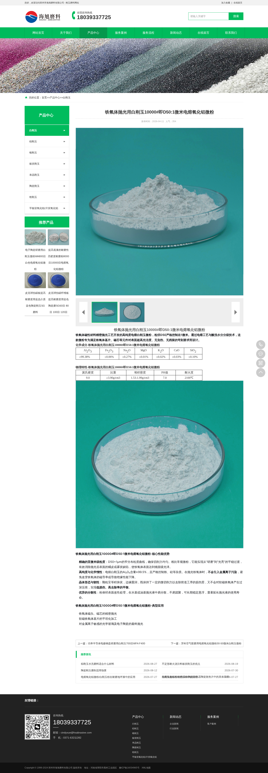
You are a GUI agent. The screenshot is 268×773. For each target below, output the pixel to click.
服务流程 (148, 32)
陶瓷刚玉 (34, 185)
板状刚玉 (34, 163)
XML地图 (146, 767)
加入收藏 (225, 2)
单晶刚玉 (34, 174)
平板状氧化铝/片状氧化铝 (43, 208)
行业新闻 (174, 728)
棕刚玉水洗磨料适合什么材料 (97, 663)
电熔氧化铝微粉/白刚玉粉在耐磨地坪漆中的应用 (108, 676)
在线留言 (238, 2)
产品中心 (93, 32)
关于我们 (66, 32)
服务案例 (121, 32)
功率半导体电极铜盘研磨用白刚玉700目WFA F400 (116, 643)
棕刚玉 (33, 141)
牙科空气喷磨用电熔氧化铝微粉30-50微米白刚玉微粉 (211, 643)
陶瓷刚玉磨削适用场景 (93, 670)
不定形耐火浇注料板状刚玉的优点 (181, 663)
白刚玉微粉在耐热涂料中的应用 (180, 676)
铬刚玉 (33, 152)
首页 (44, 97)
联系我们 (231, 32)
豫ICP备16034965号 (129, 767)
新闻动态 (176, 32)
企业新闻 (174, 724)
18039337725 (260, 344)
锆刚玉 (33, 197)
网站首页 (38, 32)
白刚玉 (67, 97)
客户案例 (211, 724)
